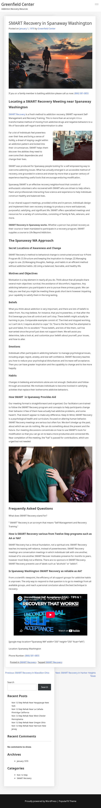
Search (10, 682)
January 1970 (22, 761)
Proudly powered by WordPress (41, 801)
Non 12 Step (22, 775)
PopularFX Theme (67, 801)
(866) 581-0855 (81, 93)
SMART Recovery (17, 114)
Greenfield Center (17, 4)
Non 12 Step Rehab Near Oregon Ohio (28, 722)
